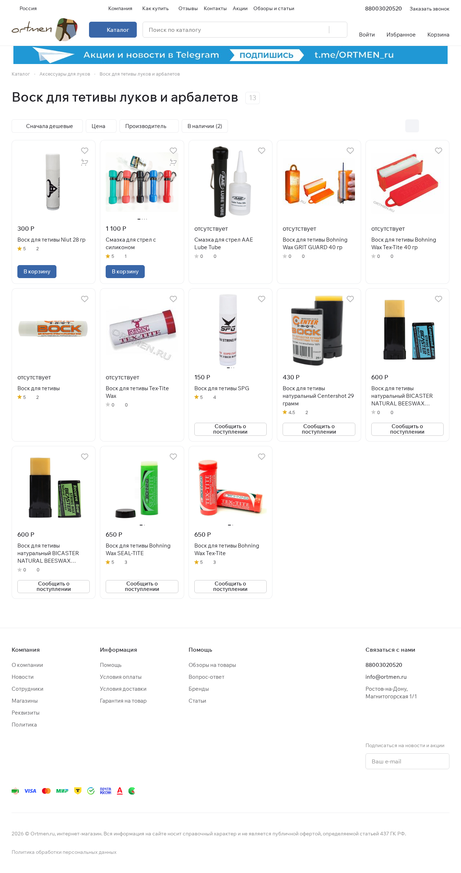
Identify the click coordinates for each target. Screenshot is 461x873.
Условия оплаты (120, 676)
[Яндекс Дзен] (401, 791)
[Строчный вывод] (427, 125)
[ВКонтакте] (343, 791)
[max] (445, 791)
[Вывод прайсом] (442, 125)
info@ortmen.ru (386, 676)
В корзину (37, 271)
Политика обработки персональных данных (64, 852)
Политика (24, 724)
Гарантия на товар (123, 700)
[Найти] (338, 29)
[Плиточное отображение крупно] (397, 125)
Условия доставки (123, 688)
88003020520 (383, 8)
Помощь (110, 664)
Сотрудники (27, 688)
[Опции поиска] (305, 29)
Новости (23, 676)
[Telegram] (358, 791)
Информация (118, 649)
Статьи (197, 700)
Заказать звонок (429, 8)
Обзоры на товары (212, 664)
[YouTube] (372, 791)
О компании (27, 664)
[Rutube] (416, 791)
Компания (26, 649)
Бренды (199, 688)
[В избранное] (84, 150)
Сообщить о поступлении (230, 429)
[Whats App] (387, 791)
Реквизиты (25, 712)
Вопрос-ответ (206, 676)
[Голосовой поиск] (321, 29)
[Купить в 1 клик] (84, 162)
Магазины (25, 700)
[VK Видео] (430, 791)
